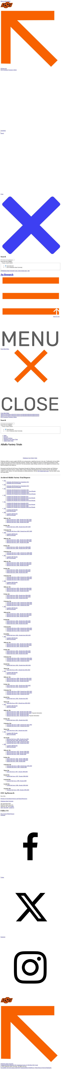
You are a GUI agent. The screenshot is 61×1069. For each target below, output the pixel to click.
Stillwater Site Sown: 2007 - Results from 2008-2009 (19, 521)
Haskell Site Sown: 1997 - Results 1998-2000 (17, 776)
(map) (12, 806)
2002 (5, 704)
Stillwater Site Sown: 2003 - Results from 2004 (18, 646)
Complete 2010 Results (12, 509)
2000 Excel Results (11, 747)
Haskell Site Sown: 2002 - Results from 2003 (17, 698)
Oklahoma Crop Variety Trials (11, 439)
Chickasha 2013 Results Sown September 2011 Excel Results (21, 491)
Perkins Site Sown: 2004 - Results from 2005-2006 (18, 596)
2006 (5, 581)
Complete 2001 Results (12, 733)
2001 (5, 731)
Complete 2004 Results (12, 638)
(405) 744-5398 (4, 807)
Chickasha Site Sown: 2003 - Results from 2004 (18, 660)
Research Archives (8, 438)
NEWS (26, 414)
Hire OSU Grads (34, 1065)
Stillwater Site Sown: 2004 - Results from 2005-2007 (19, 562)
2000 (5, 744)
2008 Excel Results (11, 535)
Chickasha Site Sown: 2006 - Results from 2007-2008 (19, 554)
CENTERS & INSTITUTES (12, 414)
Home (5, 435)
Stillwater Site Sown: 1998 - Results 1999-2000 (18, 753)
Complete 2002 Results (12, 705)
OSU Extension (4, 70)
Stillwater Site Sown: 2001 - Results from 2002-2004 (19, 643)
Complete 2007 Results (12, 556)
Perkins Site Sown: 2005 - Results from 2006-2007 (18, 571)
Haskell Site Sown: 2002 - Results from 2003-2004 (19, 665)
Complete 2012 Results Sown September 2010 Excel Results (21, 500)
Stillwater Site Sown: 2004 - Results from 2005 (18, 616)
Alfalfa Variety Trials (8, 440)
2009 (5, 512)
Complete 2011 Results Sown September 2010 (17, 503)
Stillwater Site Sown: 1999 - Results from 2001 (18, 739)
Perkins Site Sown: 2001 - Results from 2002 (17, 720)
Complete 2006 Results (12, 582)
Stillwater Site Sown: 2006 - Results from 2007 (18, 565)
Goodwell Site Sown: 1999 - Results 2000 (16, 780)
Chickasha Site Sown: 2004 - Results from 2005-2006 (19, 604)
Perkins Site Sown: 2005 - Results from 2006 (17, 598)
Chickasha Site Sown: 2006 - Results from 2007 (18, 579)
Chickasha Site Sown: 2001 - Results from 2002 (18, 726)
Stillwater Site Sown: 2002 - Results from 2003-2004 (19, 645)
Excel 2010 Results (11, 511)
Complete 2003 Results (12, 672)
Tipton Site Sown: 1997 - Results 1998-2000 (17, 771)
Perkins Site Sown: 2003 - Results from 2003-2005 (18, 622)
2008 (5, 532)
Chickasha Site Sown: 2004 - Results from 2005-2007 (19, 577)
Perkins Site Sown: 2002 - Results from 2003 (17, 686)
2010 (5, 508)
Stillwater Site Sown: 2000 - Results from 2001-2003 (19, 678)
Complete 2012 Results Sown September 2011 (17, 496)
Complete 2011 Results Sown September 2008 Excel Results (21, 507)
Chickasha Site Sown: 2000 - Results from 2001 (18, 741)
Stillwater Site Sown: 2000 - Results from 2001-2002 (19, 711)
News (2, 813)
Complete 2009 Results (12, 513)
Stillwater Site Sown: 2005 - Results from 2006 (18, 591)
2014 (5, 484)
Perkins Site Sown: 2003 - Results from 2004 (17, 653)
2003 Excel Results (11, 673)
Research (6, 436)
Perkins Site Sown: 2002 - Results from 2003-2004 (18, 652)
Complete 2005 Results (12, 608)
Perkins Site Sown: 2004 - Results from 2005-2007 (18, 569)
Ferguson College (12, 70)
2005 (5, 606)
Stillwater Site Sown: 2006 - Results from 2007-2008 (19, 541)
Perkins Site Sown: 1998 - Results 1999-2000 (17, 760)
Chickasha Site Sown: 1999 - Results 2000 (17, 767)
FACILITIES (22, 414)
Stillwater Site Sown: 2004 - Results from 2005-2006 (19, 589)
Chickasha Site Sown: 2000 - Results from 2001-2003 (19, 691)
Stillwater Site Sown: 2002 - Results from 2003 (18, 681)
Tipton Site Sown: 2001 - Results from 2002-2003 (18, 703)
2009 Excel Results (11, 515)
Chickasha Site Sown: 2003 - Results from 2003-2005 (19, 629)
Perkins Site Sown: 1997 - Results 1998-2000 (17, 758)
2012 (5, 495)
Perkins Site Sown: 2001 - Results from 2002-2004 (18, 651)
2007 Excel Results (11, 558)
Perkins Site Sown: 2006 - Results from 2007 (17, 572)
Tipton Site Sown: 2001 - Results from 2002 (17, 730)
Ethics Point (28, 1067)
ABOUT (3, 414)
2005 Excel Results (11, 609)
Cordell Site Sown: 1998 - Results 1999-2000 (17, 785)
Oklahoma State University (7, 801)
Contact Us (11, 807)
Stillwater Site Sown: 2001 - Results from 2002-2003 (19, 679)
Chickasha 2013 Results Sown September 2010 (18, 492)
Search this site (4, 261)
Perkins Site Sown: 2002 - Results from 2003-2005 (18, 621)
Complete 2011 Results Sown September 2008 (17, 505)
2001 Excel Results (11, 734)
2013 (5, 488)
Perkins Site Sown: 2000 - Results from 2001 (17, 740)
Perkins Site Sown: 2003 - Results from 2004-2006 (18, 595)
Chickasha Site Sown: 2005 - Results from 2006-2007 (19, 578)
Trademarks (48, 1067)
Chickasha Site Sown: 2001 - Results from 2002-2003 (19, 692)
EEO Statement (21, 1067)
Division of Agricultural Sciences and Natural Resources (14, 798)
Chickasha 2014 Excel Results (14, 487)
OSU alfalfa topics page (43, 471)
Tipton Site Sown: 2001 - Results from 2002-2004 (18, 669)
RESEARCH (36, 414)
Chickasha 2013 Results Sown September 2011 (18, 490)
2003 (5, 671)
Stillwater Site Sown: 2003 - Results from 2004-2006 (19, 588)
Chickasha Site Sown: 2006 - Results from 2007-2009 (19, 531)
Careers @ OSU (26, 1065)
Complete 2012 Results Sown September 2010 (17, 499)
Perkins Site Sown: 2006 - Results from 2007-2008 (18, 548)
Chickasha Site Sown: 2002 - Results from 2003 (18, 694)
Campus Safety (14, 1067)
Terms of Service (42, 1067)
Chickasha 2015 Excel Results (14, 483)
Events (5, 813)
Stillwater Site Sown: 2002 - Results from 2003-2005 (19, 613)
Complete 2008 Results (12, 534)
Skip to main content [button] (5, 1)
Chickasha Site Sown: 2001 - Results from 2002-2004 (19, 658)
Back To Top (56, 316)
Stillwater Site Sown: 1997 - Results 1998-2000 (18, 751)
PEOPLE (30, 414)
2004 (5, 636)
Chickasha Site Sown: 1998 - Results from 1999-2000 (19, 766)
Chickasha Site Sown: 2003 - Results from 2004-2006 (19, 602)
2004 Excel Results (11, 639)
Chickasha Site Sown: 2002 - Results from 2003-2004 (19, 659)
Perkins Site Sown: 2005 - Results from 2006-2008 (18, 547)
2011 (5, 501)
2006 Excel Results (11, 583)
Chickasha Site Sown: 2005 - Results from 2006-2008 (19, 552)
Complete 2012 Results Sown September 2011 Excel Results (21, 498)
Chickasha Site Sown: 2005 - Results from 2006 (18, 605)
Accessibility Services (6, 1067)
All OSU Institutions (17, 1065)
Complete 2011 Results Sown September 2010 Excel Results (21, 504)
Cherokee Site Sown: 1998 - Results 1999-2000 (18, 790)
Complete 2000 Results (12, 745)
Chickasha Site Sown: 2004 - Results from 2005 (18, 630)
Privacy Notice (34, 1067)
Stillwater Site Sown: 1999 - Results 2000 (16, 754)
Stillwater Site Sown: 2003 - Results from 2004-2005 (19, 615)
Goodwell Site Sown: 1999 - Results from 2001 (18, 743)
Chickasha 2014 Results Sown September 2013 (18, 486)
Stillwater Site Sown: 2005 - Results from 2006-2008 (19, 539)
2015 (5, 480)
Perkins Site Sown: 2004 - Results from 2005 (17, 623)
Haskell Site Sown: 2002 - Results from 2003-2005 (19, 635)
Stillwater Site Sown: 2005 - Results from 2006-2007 (19, 564)
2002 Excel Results (11, 707)
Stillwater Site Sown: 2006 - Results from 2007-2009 (19, 519)
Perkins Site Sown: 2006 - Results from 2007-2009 (18, 526)
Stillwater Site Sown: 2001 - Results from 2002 (18, 714)
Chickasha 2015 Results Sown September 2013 (18, 482)
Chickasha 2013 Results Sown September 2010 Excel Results (21, 494)
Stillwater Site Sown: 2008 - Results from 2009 (18, 522)
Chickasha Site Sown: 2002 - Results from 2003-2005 (19, 628)
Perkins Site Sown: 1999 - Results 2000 (16, 761)
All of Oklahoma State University (14, 267)
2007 (5, 555)
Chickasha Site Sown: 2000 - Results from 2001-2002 (19, 724)
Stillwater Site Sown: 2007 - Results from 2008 (18, 542)
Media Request (10, 813)
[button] (30, 132)
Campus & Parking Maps (6, 1065)
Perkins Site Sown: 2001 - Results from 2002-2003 (18, 685)
